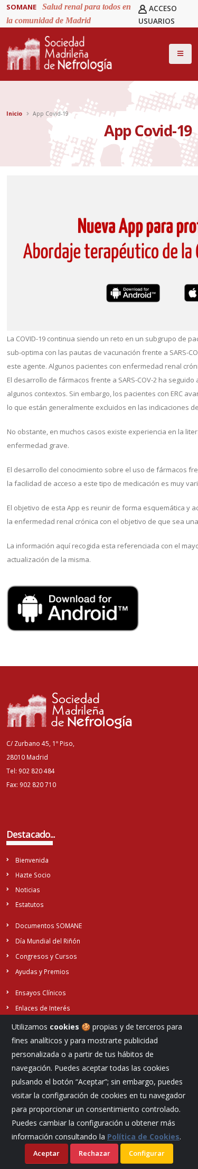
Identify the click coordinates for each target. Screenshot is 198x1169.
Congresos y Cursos (46, 956)
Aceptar (46, 1153)
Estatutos (29, 904)
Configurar (147, 1153)
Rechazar (94, 1153)
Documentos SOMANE (48, 925)
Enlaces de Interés (42, 1008)
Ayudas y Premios (42, 971)
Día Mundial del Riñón (47, 941)
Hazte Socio (33, 875)
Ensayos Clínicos (40, 992)
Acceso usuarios (157, 14)
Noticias (27, 889)
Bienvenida (32, 860)
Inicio (14, 113)
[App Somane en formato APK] (73, 607)
